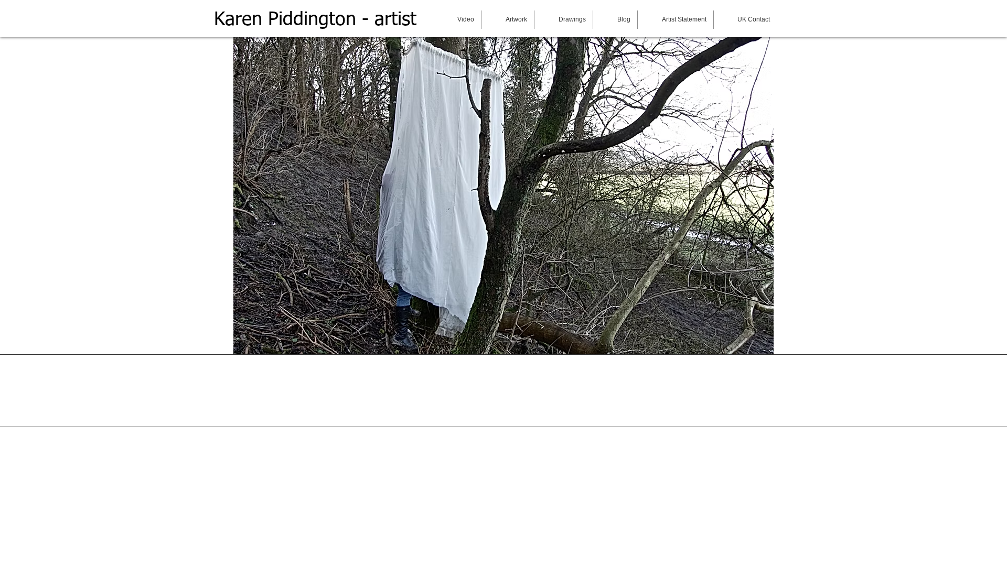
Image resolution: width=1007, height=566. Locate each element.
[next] (227, 48)
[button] (503, 189)
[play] (751, 345)
